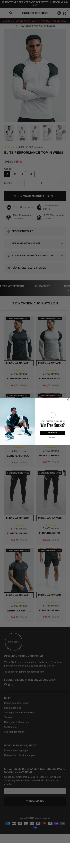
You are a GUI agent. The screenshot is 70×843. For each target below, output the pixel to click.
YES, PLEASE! (52, 432)
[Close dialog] (68, 399)
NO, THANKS (52, 437)
